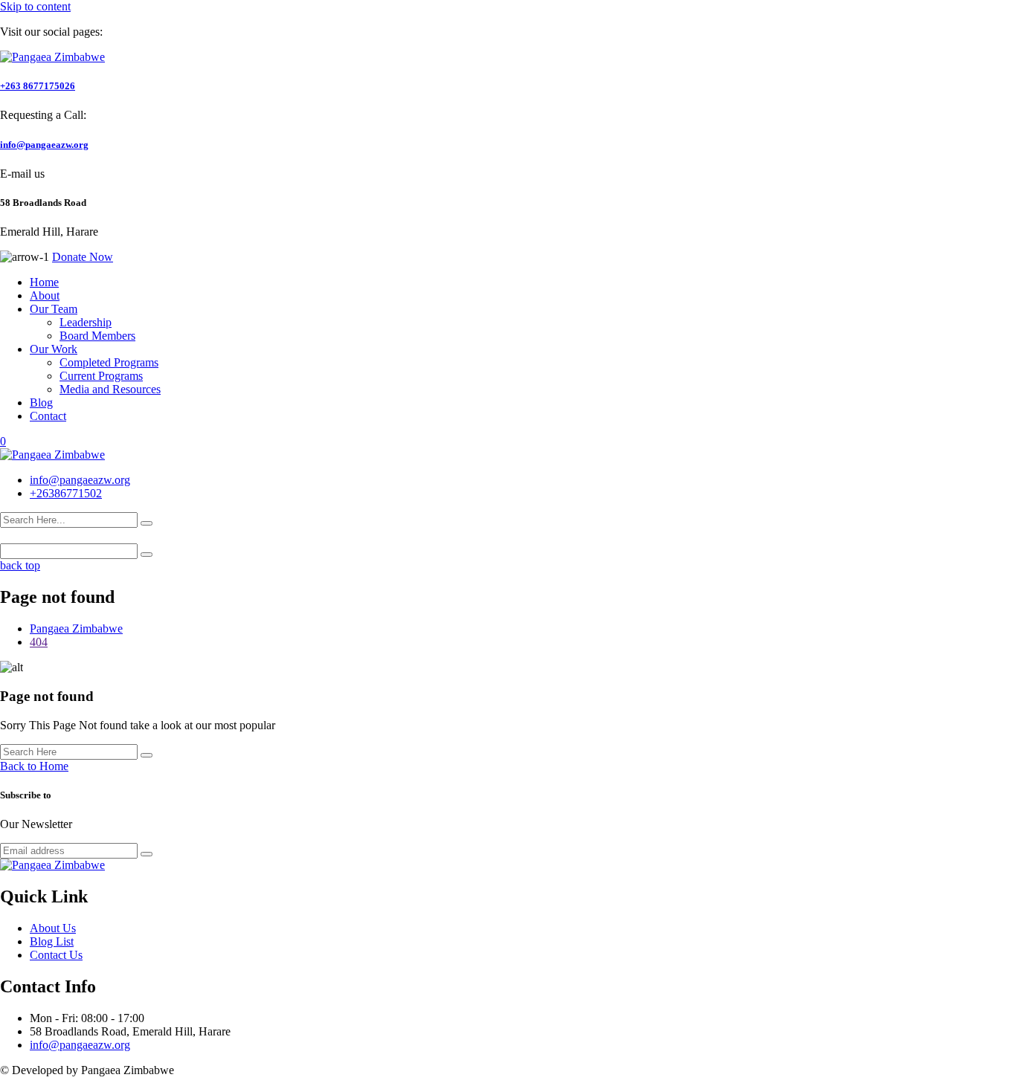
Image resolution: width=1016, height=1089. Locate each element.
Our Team (53, 309)
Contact (48, 416)
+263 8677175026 (37, 85)
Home (44, 282)
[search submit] (146, 523)
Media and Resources (110, 389)
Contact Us (56, 955)
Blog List (52, 941)
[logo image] (52, 454)
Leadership (86, 322)
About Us (53, 928)
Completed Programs (109, 362)
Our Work (53, 349)
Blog (41, 402)
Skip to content (35, 6)
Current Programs (101, 375)
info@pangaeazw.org (44, 144)
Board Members (97, 335)
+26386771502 (66, 493)
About (45, 295)
